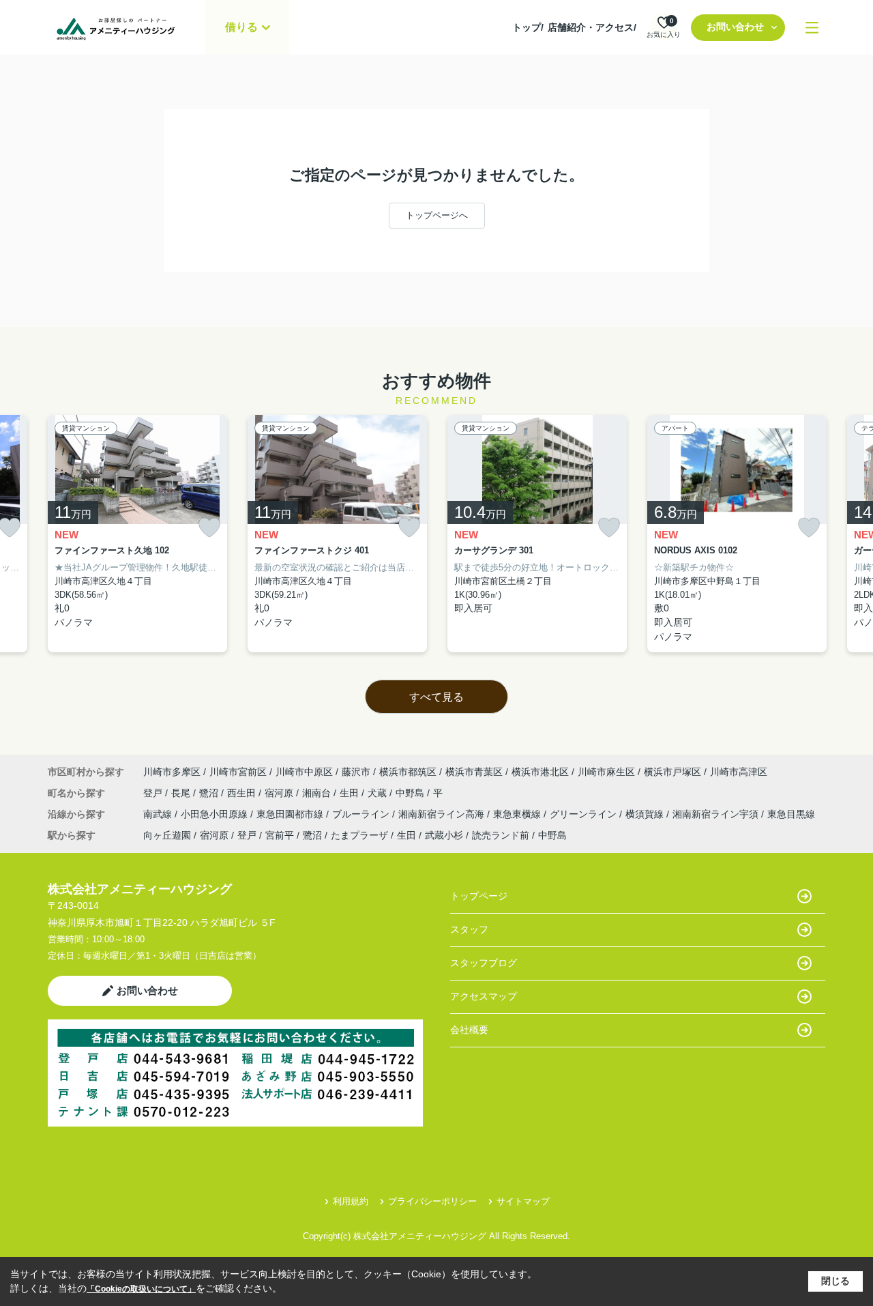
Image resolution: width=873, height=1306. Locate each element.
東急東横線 (518, 814)
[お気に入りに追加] (209, 527)
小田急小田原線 (215, 814)
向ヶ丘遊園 (167, 835)
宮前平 (279, 835)
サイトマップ (523, 1201)
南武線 (159, 814)
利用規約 (350, 1201)
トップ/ (528, 27)
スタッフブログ (483, 962)
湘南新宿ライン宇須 (716, 814)
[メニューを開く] (812, 27)
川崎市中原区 (304, 771)
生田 (350, 792)
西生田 (242, 792)
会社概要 (469, 1029)
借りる (241, 27)
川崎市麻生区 (606, 771)
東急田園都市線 (291, 814)
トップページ (478, 895)
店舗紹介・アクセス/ (592, 27)
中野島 (411, 792)
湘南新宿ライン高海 (442, 814)
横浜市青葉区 (474, 771)
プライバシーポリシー (432, 1201)
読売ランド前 (500, 835)
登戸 (154, 792)
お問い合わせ (735, 26)
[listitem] (137, 534)
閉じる (835, 1280)
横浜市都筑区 (407, 771)
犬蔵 (378, 792)
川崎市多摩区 (172, 771)
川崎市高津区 (738, 771)
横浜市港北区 (540, 771)
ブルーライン (362, 814)
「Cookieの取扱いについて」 (141, 1289)
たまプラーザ (359, 835)
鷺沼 (210, 792)
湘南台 (318, 792)
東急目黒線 (791, 814)
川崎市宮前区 (238, 771)
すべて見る (436, 697)
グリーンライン (584, 814)
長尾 (182, 792)
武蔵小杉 (444, 835)
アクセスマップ (483, 996)
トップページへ (437, 215)
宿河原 (280, 792)
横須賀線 (645, 814)
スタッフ (469, 929)
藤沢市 (356, 771)
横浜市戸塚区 (672, 771)
